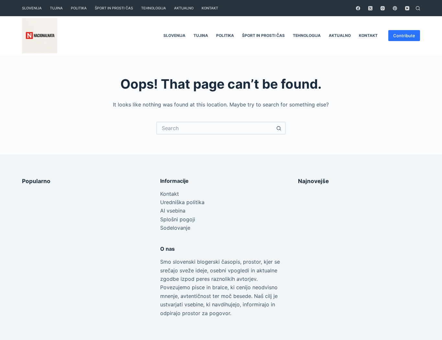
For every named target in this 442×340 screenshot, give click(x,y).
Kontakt (169, 194)
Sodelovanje (175, 228)
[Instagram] (383, 8)
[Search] (418, 8)
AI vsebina (172, 210)
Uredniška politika (182, 202)
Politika (79, 8)
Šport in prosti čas (114, 8)
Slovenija (32, 8)
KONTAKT (210, 8)
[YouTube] (407, 8)
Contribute (404, 35)
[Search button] (279, 128)
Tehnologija (153, 8)
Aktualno (183, 8)
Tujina (56, 8)
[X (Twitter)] (370, 8)
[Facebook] (358, 8)
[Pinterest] (395, 8)
